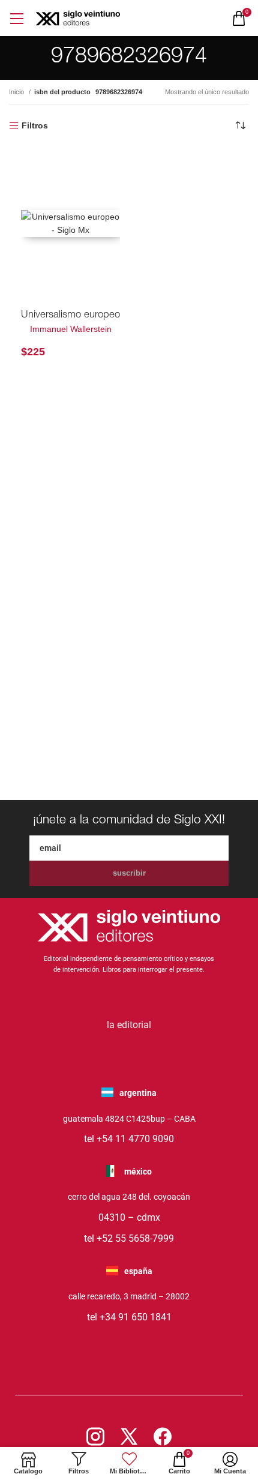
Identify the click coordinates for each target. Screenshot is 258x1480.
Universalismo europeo (70, 315)
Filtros (35, 125)
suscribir (129, 872)
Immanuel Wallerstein (71, 329)
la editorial (129, 1024)
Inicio (17, 91)
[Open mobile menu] (16, 18)
